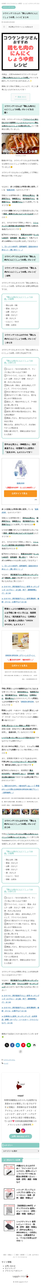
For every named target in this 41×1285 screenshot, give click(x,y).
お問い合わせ (10, 1266)
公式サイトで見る (19, 493)
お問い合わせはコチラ (20, 1136)
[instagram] (23, 1131)
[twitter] (7, 1045)
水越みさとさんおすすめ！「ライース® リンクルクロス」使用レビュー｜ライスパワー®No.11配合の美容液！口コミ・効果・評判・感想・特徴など (26, 1174)
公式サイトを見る (19, 666)
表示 (23, 97)
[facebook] (12, 1045)
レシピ (6, 1063)
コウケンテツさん (9, 1060)
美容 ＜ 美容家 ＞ (21, 1255)
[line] (29, 1045)
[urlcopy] (20, 1051)
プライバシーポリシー (13, 1271)
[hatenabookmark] (18, 1045)
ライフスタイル (22, 1257)
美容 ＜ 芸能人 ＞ (8, 1255)
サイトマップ (10, 1268)
